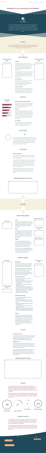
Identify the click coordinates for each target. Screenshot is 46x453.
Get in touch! (8, 440)
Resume (37, 2)
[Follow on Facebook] (36, 439)
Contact (41, 2)
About (34, 2)
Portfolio (30, 2)
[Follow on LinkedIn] (34, 439)
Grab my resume (9, 445)
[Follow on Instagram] (38, 439)
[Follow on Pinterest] (40, 439)
